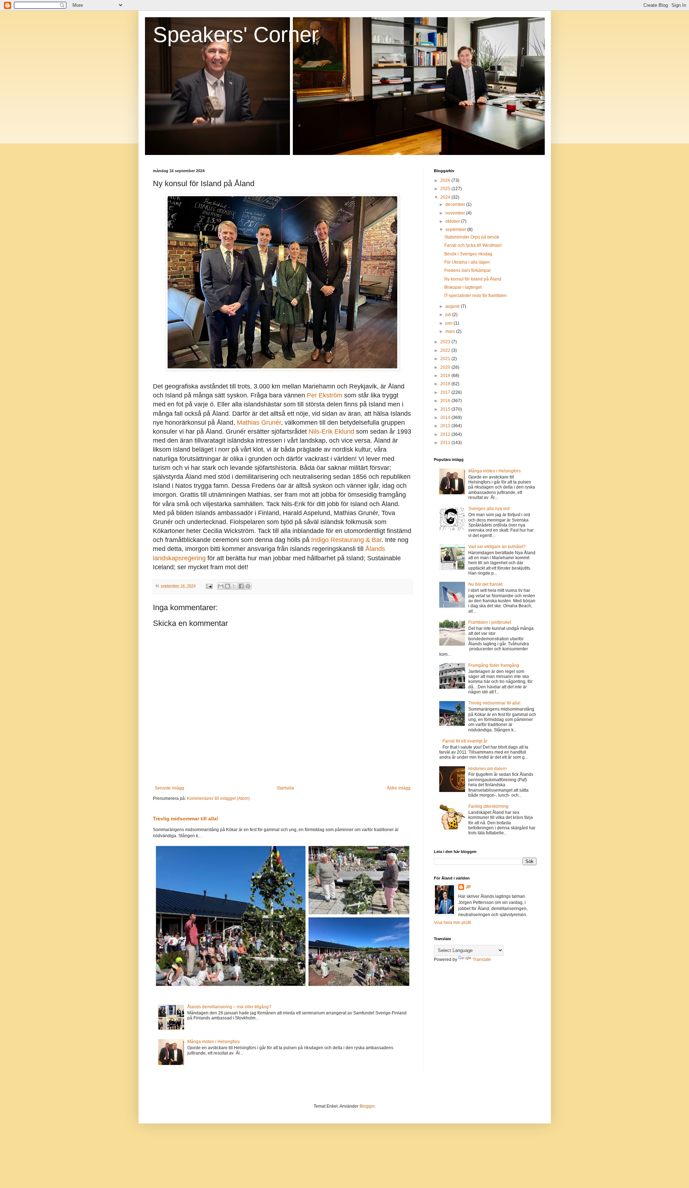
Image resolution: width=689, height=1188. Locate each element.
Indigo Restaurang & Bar (346, 539)
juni (449, 323)
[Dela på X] (234, 586)
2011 (445, 442)
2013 (445, 425)
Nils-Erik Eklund (331, 431)
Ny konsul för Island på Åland (472, 279)
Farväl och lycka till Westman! (473, 245)
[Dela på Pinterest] (248, 586)
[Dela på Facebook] (241, 586)
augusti (453, 306)
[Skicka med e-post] (220, 586)
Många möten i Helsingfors (213, 1041)
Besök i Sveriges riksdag (468, 253)
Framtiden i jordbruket (489, 622)
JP (468, 887)
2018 (445, 383)
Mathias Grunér (259, 422)
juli (448, 314)
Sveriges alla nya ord (489, 508)
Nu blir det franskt (485, 584)
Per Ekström (324, 395)
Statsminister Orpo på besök (471, 237)
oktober (453, 221)
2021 (445, 358)
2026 (445, 180)
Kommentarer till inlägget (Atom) (218, 798)
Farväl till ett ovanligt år (464, 741)
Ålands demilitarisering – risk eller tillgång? (229, 1006)
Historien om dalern (487, 768)
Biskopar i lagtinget (463, 287)
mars (450, 331)
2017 (445, 392)
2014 (445, 417)
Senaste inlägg (169, 788)
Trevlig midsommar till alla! (186, 818)
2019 (445, 375)
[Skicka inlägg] (209, 586)
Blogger (367, 1106)
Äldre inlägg (399, 788)
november (455, 213)
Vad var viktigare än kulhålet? (497, 546)
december (455, 204)
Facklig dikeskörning (488, 806)
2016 (445, 400)
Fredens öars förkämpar (467, 270)
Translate (482, 959)
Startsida (285, 788)
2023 (445, 341)
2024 (445, 197)
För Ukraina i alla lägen (467, 262)
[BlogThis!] (227, 586)
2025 (445, 188)
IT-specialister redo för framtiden (475, 295)
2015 (445, 409)
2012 (445, 434)
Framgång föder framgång (493, 665)
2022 (445, 350)
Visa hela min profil (452, 922)
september (456, 229)
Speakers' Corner (236, 35)
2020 (445, 367)
